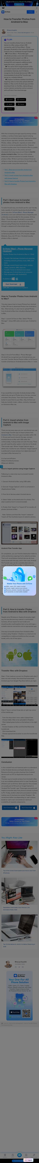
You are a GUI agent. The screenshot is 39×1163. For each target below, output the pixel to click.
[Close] (6, 568)
